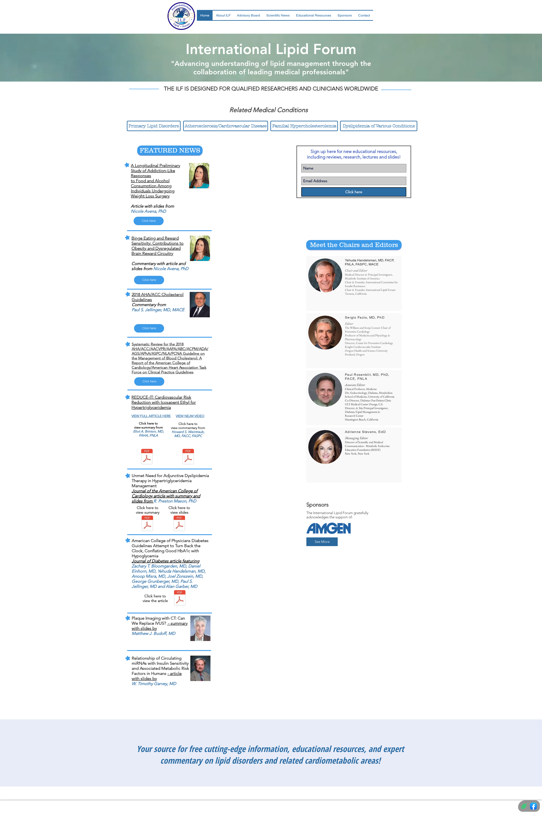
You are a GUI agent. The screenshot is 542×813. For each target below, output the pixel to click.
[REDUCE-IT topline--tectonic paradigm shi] (147, 457)
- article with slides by (157, 676)
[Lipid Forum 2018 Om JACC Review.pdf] (147, 524)
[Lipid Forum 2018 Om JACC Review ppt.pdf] (179, 524)
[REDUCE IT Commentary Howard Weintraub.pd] (188, 457)
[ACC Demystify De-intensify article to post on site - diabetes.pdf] (180, 598)
